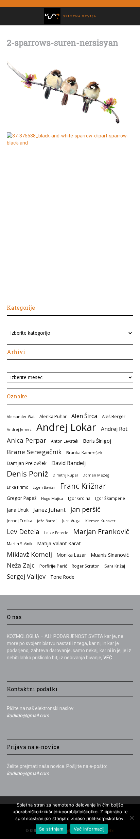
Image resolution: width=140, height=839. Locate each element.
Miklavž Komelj (29, 554)
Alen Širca (84, 415)
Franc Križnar (83, 485)
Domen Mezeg (96, 475)
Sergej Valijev (26, 576)
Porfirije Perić (53, 566)
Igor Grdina (79, 498)
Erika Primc (17, 487)
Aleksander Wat (21, 416)
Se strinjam (51, 829)
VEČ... (109, 657)
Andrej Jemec (19, 429)
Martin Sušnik (19, 543)
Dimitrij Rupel (65, 475)
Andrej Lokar (66, 427)
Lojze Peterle (56, 532)
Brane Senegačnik (34, 451)
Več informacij (89, 829)
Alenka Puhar (53, 416)
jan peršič (85, 509)
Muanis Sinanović (110, 554)
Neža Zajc (21, 565)
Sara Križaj (114, 566)
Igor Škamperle (110, 498)
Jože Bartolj (47, 520)
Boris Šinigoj (97, 440)
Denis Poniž (27, 473)
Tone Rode (62, 577)
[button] (11, 16)
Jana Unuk (18, 510)
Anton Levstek (64, 441)
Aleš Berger (113, 416)
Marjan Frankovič (101, 531)
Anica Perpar (26, 440)
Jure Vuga (71, 520)
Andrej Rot (114, 429)
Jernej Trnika (19, 520)
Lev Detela (23, 531)
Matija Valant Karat (59, 543)
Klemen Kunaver (100, 520)
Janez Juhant (49, 509)
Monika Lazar (71, 555)
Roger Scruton (86, 566)
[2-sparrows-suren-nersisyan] (70, 125)
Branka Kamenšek (84, 452)
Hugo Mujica (52, 498)
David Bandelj (68, 463)
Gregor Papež (21, 498)
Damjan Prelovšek (27, 463)
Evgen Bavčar (44, 487)
